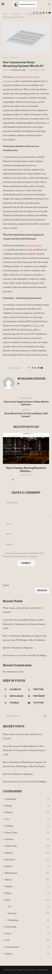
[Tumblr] (46, 13)
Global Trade (27, 846)
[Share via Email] (42, 368)
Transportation (27, 946)
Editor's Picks (27, 832)
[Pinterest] (43, 13)
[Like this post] (30, 368)
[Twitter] (37, 13)
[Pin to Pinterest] (38, 368)
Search (6, 585)
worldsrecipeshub (18, 70)
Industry (27, 852)
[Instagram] (40, 13)
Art (28, 906)
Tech (27, 940)
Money (27, 893)
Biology (27, 805)
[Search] (49, 4)
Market (27, 879)
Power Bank (27, 926)
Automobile (27, 799)
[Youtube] (50, 13)
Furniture (27, 839)
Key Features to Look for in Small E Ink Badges (25, 655)
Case (27, 819)
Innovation (27, 859)
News (27, 899)
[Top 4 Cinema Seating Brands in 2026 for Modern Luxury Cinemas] (26, 448)
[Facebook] (34, 13)
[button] (5, 456)
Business (27, 812)
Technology (28, 920)
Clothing (27, 825)
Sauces (27, 933)
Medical (27, 886)
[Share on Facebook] (32, 368)
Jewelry (27, 866)
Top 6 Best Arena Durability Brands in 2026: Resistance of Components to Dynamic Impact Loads (24, 624)
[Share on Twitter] (36, 368)
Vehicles (27, 953)
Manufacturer (27, 873)
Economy (28, 913)
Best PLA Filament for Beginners (18, 647)
